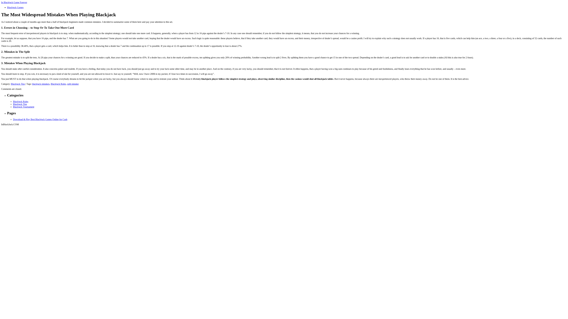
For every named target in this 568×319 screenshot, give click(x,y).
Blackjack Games (15, 7)
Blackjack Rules (58, 84)
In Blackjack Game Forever (14, 2)
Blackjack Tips (18, 84)
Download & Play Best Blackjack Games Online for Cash (40, 119)
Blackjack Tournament (23, 107)
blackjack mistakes (41, 84)
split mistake (73, 84)
